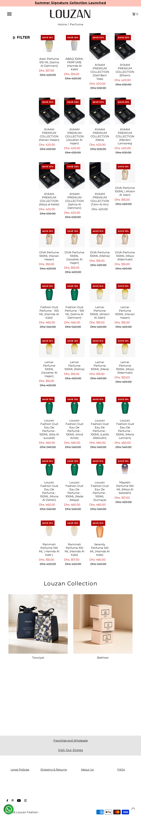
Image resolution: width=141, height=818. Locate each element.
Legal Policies (20, 769)
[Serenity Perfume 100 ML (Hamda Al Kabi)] (99, 529)
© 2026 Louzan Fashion (22, 812)
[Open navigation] (16, 14)
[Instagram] (25, 801)
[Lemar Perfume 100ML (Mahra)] (74, 346)
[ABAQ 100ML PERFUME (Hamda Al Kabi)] (74, 43)
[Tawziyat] (38, 624)
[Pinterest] (12, 801)
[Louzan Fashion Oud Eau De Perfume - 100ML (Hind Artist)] (74, 405)
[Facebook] (7, 801)
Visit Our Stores (70, 750)
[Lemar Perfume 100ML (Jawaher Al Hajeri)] (49, 346)
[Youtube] (18, 801)
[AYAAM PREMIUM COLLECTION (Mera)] (99, 111)
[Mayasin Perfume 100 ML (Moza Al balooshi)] (125, 467)
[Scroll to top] (133, 808)
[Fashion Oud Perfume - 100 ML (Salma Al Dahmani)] (74, 292)
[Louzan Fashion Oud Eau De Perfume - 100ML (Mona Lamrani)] (125, 405)
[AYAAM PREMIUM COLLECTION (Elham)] (125, 46)
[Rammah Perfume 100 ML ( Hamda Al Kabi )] (49, 529)
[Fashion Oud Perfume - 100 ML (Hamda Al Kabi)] (49, 292)
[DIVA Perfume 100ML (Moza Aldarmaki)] (125, 237)
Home (62, 24)
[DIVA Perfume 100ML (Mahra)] (99, 237)
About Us (87, 769)
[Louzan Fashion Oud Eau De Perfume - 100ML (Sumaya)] (99, 467)
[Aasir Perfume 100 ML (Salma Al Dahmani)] (49, 43)
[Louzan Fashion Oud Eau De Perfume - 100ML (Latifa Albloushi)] (99, 405)
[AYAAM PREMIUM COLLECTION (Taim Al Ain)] (99, 175)
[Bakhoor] (103, 624)
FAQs (121, 769)
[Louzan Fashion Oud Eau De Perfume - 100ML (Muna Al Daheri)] (49, 467)
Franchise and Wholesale (70, 740)
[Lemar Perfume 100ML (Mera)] (99, 346)
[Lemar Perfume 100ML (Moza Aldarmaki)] (125, 346)
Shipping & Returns (53, 769)
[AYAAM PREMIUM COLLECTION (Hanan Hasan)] (49, 111)
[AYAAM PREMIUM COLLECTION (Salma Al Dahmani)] (74, 175)
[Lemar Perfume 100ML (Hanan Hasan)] (125, 292)
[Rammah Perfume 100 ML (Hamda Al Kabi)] (74, 529)
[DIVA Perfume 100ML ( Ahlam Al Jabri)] (125, 172)
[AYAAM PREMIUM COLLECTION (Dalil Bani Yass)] (99, 46)
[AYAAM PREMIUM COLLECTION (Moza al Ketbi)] (49, 175)
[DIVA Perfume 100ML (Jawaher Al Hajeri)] (74, 237)
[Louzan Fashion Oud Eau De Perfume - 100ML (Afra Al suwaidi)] (49, 405)
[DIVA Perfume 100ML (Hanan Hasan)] (49, 237)
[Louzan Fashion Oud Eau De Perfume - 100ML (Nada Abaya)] (74, 467)
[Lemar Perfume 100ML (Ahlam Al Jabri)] (99, 292)
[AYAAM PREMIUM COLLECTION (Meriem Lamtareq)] (125, 111)
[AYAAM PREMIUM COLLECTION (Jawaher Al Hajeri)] (74, 111)
